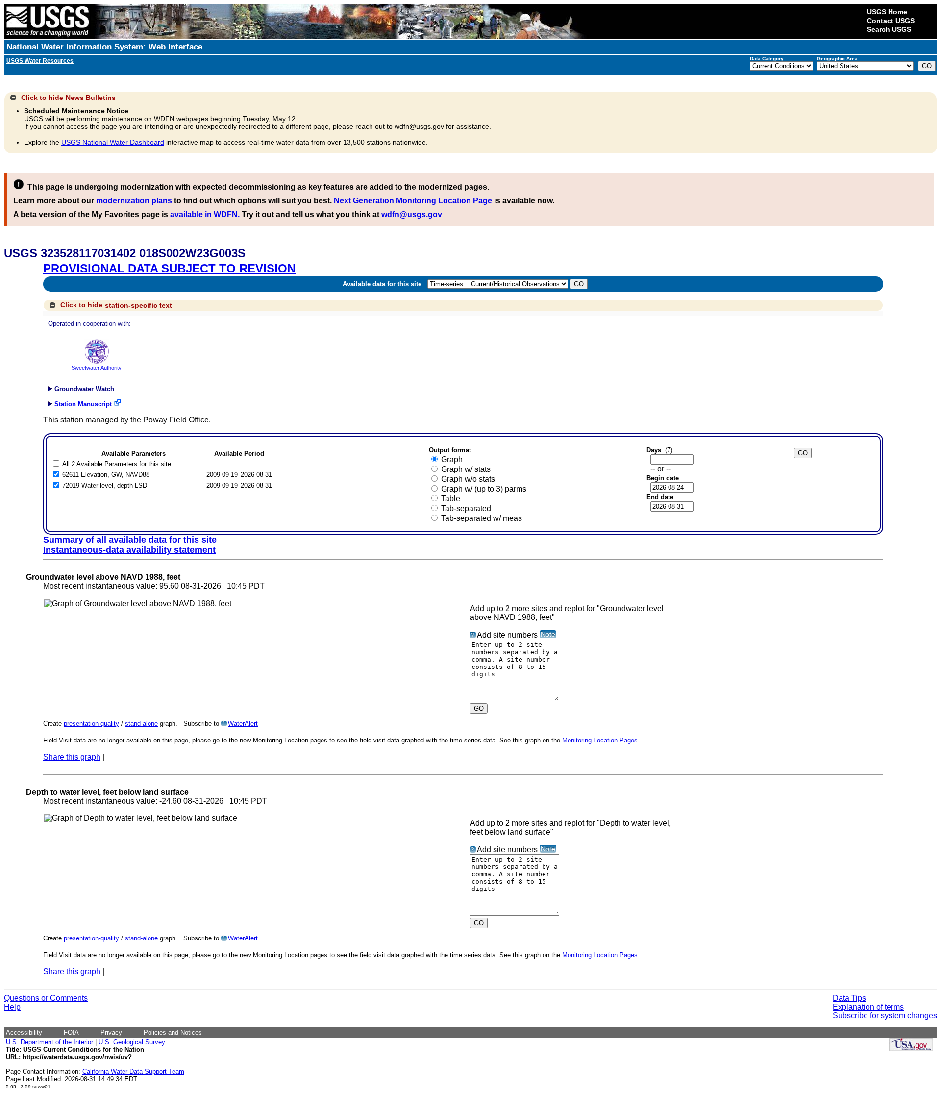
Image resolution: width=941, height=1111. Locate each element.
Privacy (111, 1032)
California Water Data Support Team (133, 1071)
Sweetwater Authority (97, 367)
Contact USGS (891, 21)
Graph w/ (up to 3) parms (483, 489)
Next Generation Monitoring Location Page (413, 201)
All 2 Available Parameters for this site (116, 464)
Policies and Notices (173, 1032)
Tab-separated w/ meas (481, 518)
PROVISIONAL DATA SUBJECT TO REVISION (169, 268)
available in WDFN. (205, 214)
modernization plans (134, 201)
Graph (452, 459)
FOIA (71, 1032)
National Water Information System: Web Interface (104, 46)
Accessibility (24, 1032)
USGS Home (887, 12)
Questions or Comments (46, 998)
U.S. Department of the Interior (49, 1042)
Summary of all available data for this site (130, 539)
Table (450, 498)
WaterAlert (243, 723)
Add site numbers (507, 635)
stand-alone (141, 723)
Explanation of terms (868, 1007)
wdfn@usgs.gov (411, 214)
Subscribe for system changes (885, 1016)
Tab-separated (466, 508)
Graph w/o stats (468, 479)
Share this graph (71, 757)
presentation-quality (91, 723)
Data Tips (849, 998)
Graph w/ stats (466, 469)
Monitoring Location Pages (600, 740)
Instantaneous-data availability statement (129, 550)
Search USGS (889, 29)
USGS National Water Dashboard (112, 142)
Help (12, 1007)
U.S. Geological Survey (132, 1042)
